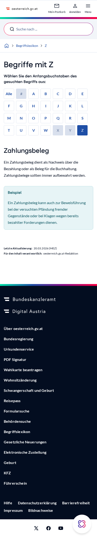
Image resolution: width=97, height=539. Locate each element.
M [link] (9, 118)
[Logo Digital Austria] (48, 311)
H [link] (33, 106)
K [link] (70, 106)
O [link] (33, 118)
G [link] (21, 106)
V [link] (33, 130)
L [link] (82, 106)
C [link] (58, 93)
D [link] (70, 93)
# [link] (21, 93)
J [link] (58, 106)
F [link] (9, 106)
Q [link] (58, 118)
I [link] (45, 106)
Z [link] (82, 130)
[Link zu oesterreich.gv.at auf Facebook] (48, 529)
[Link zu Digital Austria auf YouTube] (60, 529)
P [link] (45, 118)
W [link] (46, 130)
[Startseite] (6, 46)
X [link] (58, 130)
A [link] (33, 93)
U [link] (21, 130)
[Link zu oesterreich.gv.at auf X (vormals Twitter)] (36, 529)
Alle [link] (9, 93)
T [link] (9, 130)
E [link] (82, 93)
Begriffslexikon (27, 46)
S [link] (82, 118)
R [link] (70, 118)
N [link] (21, 118)
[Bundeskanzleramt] (48, 299)
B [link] (45, 93)
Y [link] (70, 130)
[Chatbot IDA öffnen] (82, 524)
